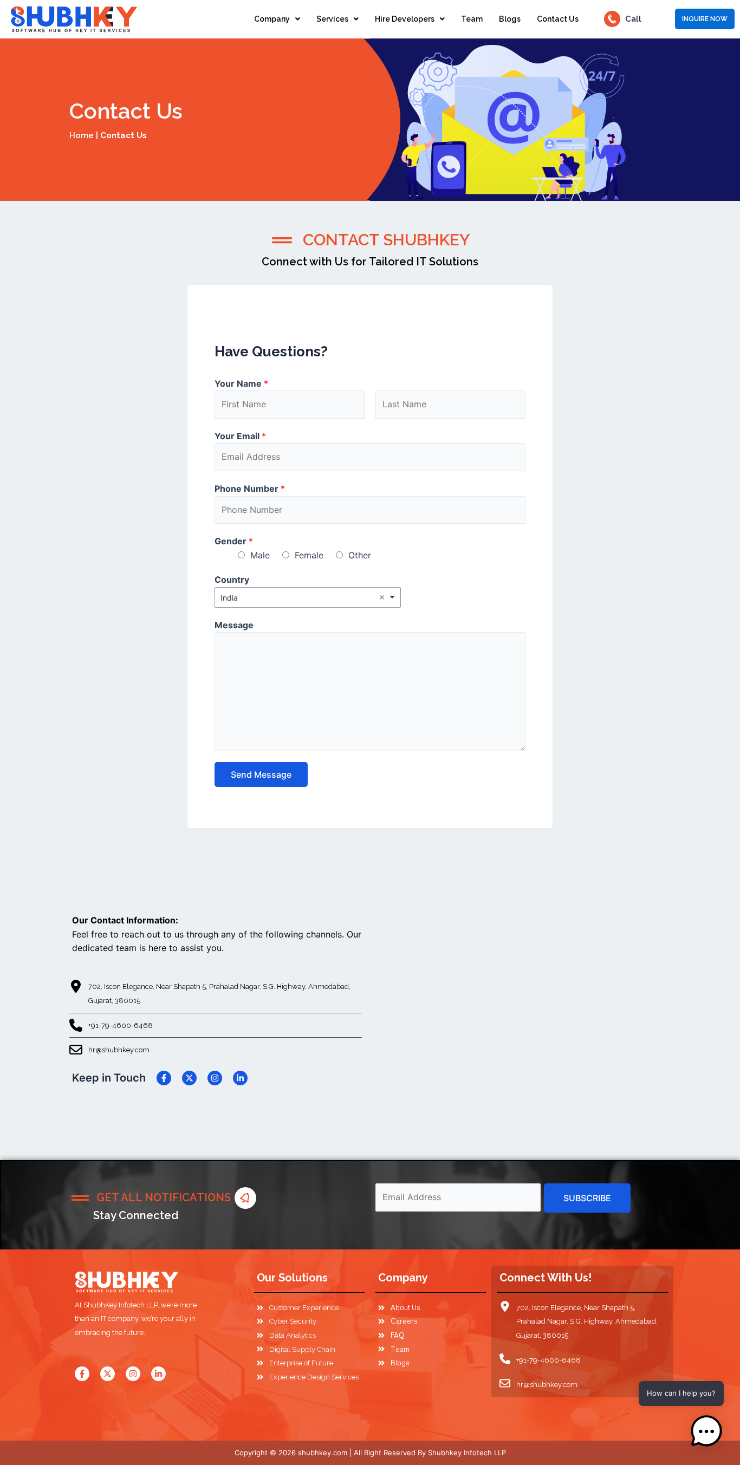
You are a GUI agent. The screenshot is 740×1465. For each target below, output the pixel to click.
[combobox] (308, 597)
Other (359, 555)
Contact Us (558, 19)
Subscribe (587, 1198)
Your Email (240, 436)
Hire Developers (404, 19)
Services (332, 19)
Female (309, 555)
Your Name (241, 383)
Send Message (261, 774)
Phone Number (250, 488)
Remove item (382, 597)
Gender (234, 541)
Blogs (510, 19)
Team (472, 19)
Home (81, 135)
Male (260, 555)
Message (234, 625)
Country (232, 579)
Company (272, 19)
